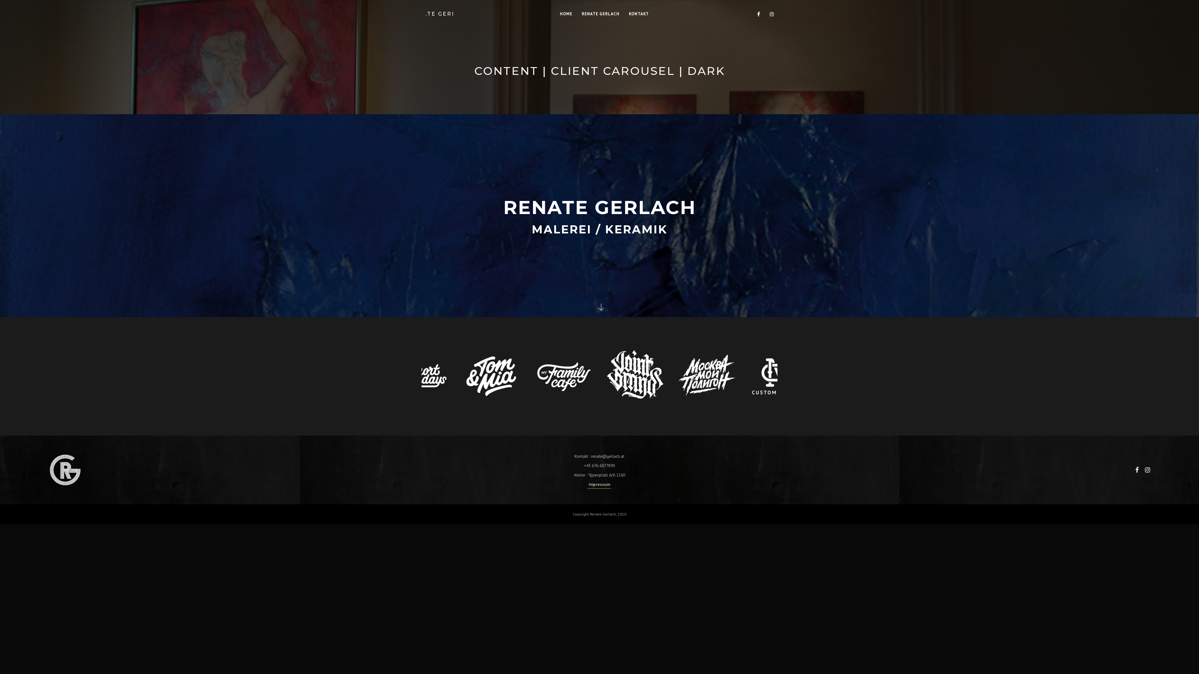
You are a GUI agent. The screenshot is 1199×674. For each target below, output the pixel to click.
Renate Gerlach (439, 14)
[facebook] (759, 14)
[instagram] (772, 14)
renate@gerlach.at (607, 456)
